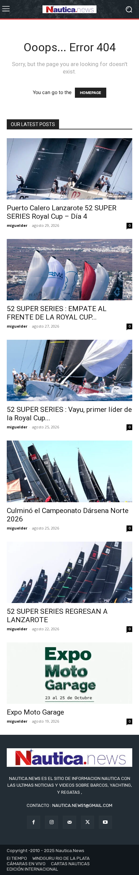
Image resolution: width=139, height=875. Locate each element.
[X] (87, 822)
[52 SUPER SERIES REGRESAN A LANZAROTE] (69, 572)
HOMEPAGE (90, 92)
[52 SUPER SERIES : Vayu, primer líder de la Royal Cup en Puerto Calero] (69, 370)
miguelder (17, 225)
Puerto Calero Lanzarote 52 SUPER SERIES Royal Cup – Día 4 (61, 212)
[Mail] (69, 822)
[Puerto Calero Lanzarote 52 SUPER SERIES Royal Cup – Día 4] (69, 169)
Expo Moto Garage (35, 712)
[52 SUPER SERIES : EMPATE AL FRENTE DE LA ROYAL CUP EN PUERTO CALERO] (69, 269)
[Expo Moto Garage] (69, 673)
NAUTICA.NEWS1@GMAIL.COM (82, 805)
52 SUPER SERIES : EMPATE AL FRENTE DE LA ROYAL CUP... (57, 313)
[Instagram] (51, 822)
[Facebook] (33, 822)
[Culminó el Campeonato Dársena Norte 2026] (69, 471)
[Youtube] (105, 822)
